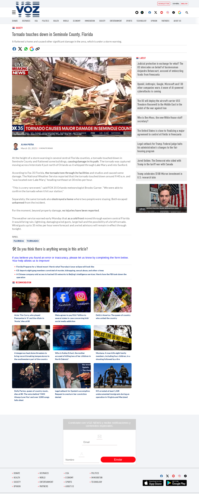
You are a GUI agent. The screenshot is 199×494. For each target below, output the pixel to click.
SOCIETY (102, 21)
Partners (165, 21)
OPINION (154, 21)
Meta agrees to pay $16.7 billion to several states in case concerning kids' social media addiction (72, 318)
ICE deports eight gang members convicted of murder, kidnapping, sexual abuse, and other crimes (60, 270)
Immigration (90, 21)
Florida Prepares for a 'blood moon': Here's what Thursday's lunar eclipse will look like (55, 266)
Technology (141, 21)
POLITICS (45, 21)
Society (19, 28)
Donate (15, 21)
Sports (129, 21)
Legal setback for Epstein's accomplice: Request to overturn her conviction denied (72, 394)
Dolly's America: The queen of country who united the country (113, 316)
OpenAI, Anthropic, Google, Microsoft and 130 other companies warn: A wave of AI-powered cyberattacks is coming (160, 88)
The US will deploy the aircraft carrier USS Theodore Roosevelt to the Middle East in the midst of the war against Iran (159, 105)
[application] (161, 198)
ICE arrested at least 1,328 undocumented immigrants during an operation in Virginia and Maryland (112, 394)
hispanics (26, 21)
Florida (19, 240)
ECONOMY (76, 21)
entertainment (116, 21)
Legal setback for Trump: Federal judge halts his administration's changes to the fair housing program (159, 148)
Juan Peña (27, 144)
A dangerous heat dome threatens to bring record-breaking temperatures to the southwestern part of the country (31, 356)
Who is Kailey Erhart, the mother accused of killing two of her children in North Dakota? (73, 356)
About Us (177, 21)
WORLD (66, 21)
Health (56, 21)
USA (36, 21)
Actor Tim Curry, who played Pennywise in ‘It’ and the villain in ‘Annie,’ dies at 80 (29, 318)
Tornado (33, 240)
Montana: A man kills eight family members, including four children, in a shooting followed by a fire (113, 356)
